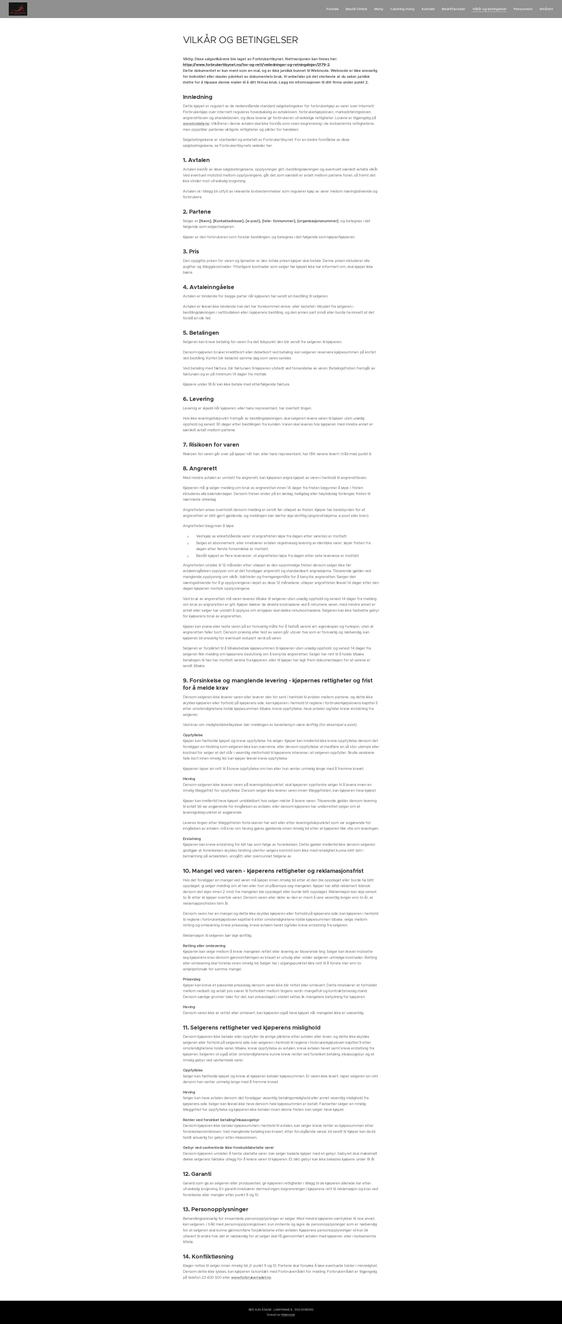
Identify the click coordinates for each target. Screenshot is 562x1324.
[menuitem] (333, 9)
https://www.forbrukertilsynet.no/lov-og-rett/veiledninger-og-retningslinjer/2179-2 (256, 64)
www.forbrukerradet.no (251, 1277)
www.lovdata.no (196, 123)
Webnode (288, 1315)
